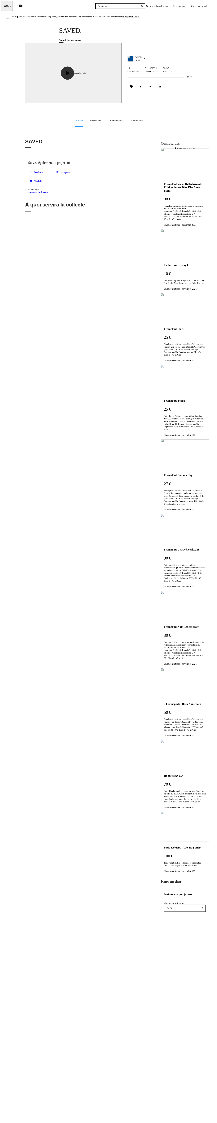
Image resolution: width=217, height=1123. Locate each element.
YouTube (38, 181)
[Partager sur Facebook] (141, 86)
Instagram (65, 172)
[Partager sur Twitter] (150, 86)
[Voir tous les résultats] (142, 6)
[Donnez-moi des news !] (131, 86)
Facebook (38, 172)
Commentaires (116, 120)
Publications (95, 120)
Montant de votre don (174, 903)
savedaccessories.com (38, 192)
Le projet (79, 120)
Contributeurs (136, 120)
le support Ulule (130, 16)
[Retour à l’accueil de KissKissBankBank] (18, 6)
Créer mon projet (199, 6)
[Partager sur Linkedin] (160, 86)
